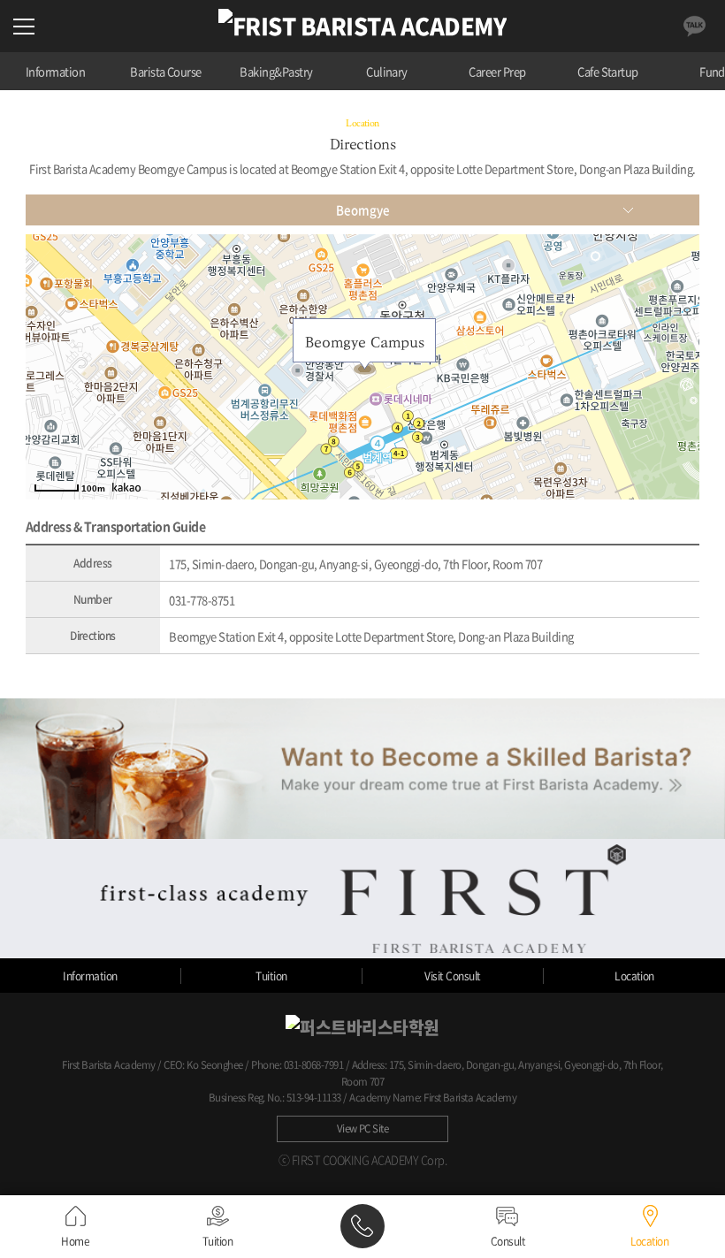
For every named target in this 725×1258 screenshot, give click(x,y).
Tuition (271, 976)
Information (55, 71)
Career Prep (497, 71)
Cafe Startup (607, 71)
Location (634, 976)
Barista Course (166, 71)
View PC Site (363, 1128)
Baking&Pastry (276, 71)
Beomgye (363, 210)
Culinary (387, 71)
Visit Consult (452, 976)
